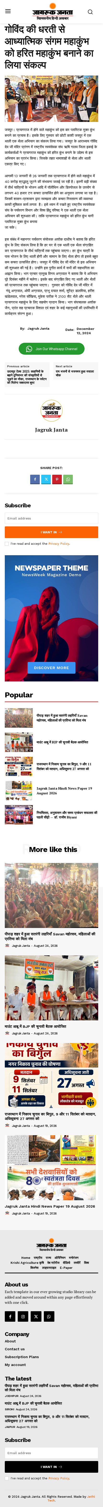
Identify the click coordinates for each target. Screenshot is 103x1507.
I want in (49, 532)
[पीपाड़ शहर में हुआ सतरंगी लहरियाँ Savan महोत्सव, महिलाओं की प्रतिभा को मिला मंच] (19, 718)
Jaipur (10, 1427)
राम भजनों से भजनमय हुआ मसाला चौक (75, 373)
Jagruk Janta (38, 328)
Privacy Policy (58, 543)
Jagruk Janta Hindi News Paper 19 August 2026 (50, 1206)
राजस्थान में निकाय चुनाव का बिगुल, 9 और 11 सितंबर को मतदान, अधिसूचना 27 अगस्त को (64, 766)
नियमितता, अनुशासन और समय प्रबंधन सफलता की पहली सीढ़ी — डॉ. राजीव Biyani (67, 815)
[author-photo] (8, 945)
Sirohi (9, 1409)
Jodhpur (11, 1396)
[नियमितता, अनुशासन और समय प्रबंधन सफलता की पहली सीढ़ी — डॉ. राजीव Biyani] (19, 815)
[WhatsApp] (68, 479)
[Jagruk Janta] (51, 410)
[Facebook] (35, 479)
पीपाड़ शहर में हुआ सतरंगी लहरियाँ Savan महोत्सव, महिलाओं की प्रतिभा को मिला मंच (62, 717)
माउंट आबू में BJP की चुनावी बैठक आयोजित (62, 742)
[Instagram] (23, 1316)
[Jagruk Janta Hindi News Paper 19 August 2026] (19, 791)
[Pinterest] (57, 479)
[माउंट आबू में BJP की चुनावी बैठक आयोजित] (19, 742)
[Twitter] (46, 479)
